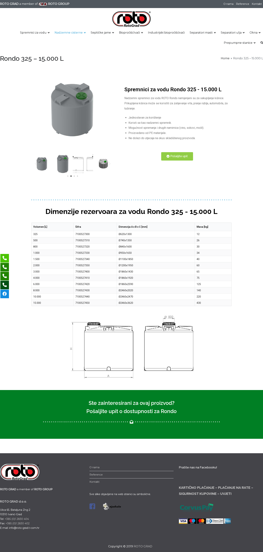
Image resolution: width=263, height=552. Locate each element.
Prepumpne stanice (238, 42)
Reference (242, 4)
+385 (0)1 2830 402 (18, 523)
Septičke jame (101, 32)
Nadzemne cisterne (69, 32)
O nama (228, 4)
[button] (67, 176)
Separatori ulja (231, 32)
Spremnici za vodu (33, 32)
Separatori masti (201, 32)
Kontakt (257, 4)
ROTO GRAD (143, 546)
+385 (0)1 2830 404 (17, 519)
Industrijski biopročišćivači (166, 32)
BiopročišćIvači (129, 32)
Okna (253, 32)
